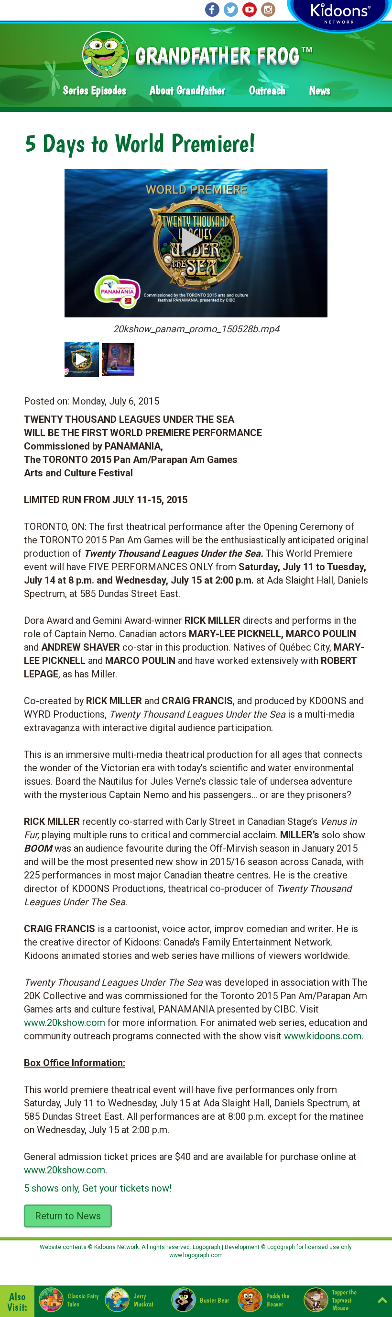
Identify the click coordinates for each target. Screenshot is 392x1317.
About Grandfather (187, 90)
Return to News (68, 1216)
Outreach (267, 90)
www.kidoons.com (322, 1036)
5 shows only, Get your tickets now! (98, 1188)
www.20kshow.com (64, 1022)
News (319, 90)
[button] (193, 239)
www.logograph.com (196, 1255)
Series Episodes (94, 90)
